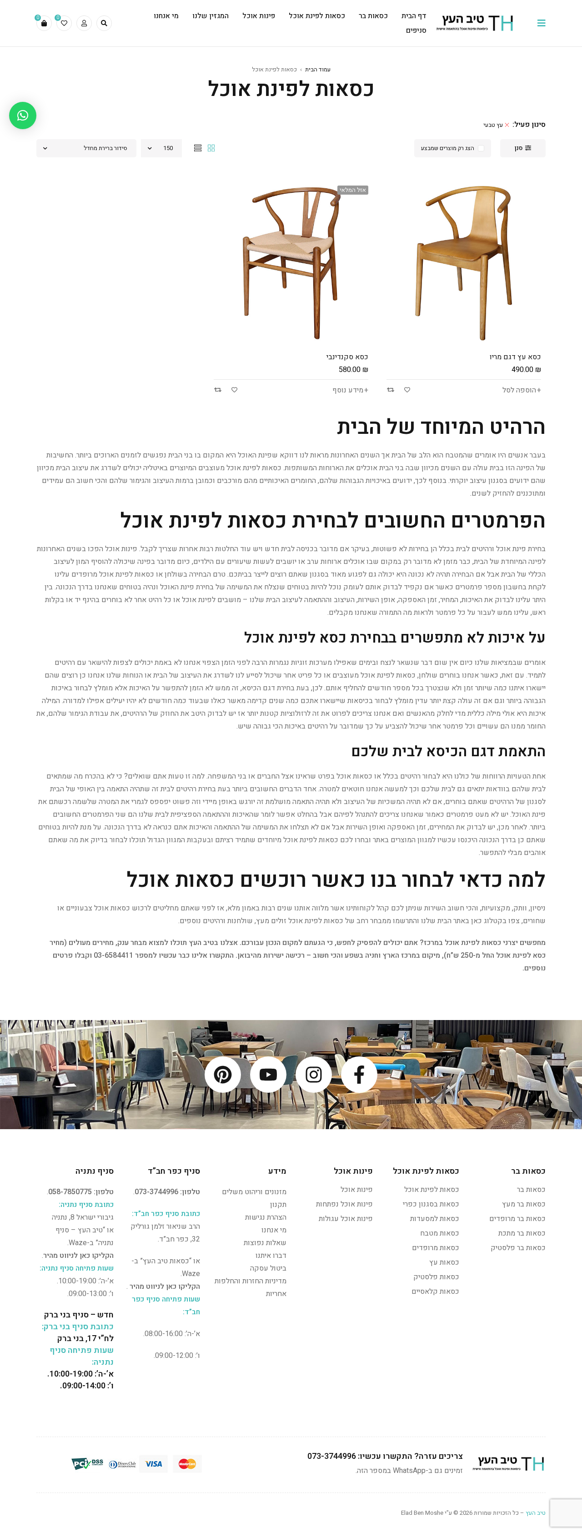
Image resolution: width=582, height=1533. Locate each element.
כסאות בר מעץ (524, 1204)
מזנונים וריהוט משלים (254, 1191)
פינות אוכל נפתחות (344, 1204)
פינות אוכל (357, 1189)
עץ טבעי (493, 125)
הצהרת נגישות (265, 1217)
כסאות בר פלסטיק (518, 1247)
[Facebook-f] (359, 1074)
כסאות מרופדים (435, 1247)
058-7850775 (70, 1191)
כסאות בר (531, 1189)
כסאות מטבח (439, 1233)
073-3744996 (156, 1191)
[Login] (84, 23)
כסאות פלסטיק (436, 1277)
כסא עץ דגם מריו (515, 357)
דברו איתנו (271, 1255)
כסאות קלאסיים (435, 1291)
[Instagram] (314, 1074)
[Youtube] (268, 1074)
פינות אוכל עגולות (346, 1218)
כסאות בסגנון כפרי (431, 1204)
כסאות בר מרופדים (517, 1218)
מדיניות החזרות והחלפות (250, 1281)
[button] (22, 115)
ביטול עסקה (268, 1268)
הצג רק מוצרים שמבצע (447, 148)
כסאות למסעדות (434, 1218)
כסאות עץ (444, 1262)
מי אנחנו (273, 1230)
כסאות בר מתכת (522, 1233)
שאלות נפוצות (265, 1242)
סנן (518, 148)
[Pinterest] (223, 1074)
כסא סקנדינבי (347, 357)
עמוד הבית (318, 69)
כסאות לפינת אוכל (431, 1189)
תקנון (278, 1204)
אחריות (276, 1293)
